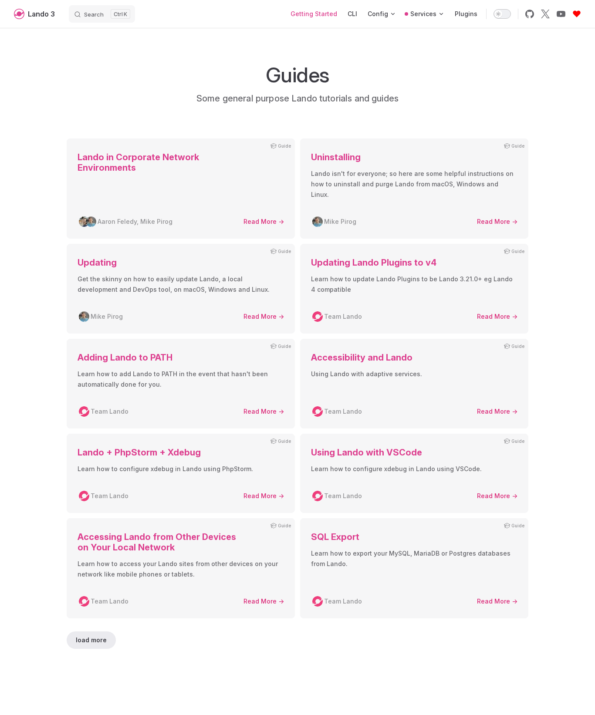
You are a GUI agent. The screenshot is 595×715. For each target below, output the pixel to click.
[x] (545, 14)
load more (91, 640)
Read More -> (263, 221)
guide (284, 145)
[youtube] (561, 14)
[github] (530, 14)
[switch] (502, 14)
